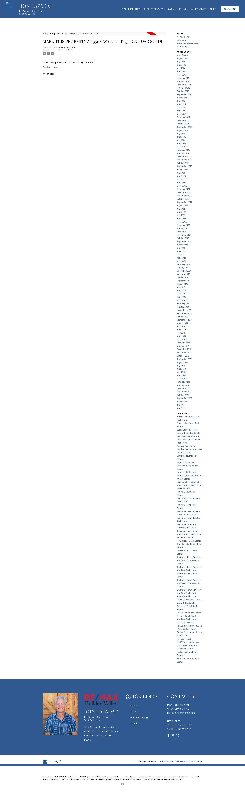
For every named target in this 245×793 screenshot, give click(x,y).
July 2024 (181, 133)
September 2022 (184, 202)
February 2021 (183, 264)
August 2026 (182, 58)
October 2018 (183, 356)
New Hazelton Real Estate (189, 541)
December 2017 (184, 388)
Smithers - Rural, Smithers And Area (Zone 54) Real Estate (189, 560)
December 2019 (184, 310)
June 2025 (181, 104)
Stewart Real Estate (186, 603)
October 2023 (183, 163)
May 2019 (181, 333)
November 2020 (184, 274)
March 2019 (182, 339)
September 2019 (184, 320)
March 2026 (182, 75)
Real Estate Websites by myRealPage (189, 761)
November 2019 (184, 313)
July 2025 (181, 101)
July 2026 (181, 62)
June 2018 (181, 369)
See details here (50, 67)
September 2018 (184, 359)
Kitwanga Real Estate (187, 528)
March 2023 (182, 186)
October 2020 (183, 277)
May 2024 (181, 140)
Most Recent (182, 55)
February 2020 (183, 303)
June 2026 (181, 65)
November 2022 (184, 196)
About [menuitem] (213, 9)
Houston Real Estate (186, 524)
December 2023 (184, 156)
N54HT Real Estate (185, 537)
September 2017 (184, 398)
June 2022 (181, 212)
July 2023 (181, 173)
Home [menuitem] (123, 9)
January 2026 (183, 81)
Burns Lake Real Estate (187, 430)
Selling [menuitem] (182, 9)
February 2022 (183, 225)
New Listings (183, 40)
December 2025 (184, 84)
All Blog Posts (183, 37)
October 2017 (183, 395)
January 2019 (183, 346)
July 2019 (181, 326)
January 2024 (183, 153)
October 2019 (183, 316)
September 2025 (184, 94)
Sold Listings (183, 46)
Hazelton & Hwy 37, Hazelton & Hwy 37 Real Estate (188, 465)
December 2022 (184, 192)
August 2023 (182, 169)
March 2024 (182, 147)
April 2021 (181, 258)
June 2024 (181, 137)
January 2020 (183, 307)
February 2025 (183, 117)
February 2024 (183, 150)
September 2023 (184, 166)
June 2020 (181, 290)
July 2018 (181, 365)
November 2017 (184, 392)
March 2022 (182, 222)
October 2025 (183, 91)
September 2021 (184, 241)
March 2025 (182, 114)
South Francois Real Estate (189, 600)
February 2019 (183, 343)
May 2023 (181, 179)
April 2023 (181, 182)
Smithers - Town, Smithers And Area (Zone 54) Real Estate (189, 583)
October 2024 (183, 124)
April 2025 (181, 111)
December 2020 (184, 271)
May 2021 (181, 254)
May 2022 (181, 215)
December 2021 (184, 231)
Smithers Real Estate (186, 596)
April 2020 (181, 297)
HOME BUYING (183, 488)
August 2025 (182, 98)
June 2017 (181, 408)
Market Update (198, 9)
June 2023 (181, 176)
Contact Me (230, 9)
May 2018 (181, 372)
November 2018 (184, 352)
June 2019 (181, 330)
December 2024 (184, 120)
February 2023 (183, 189)
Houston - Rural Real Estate (62, 50)
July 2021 (181, 248)
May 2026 (181, 68)
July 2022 (181, 209)
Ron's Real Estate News (188, 43)
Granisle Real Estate (186, 446)
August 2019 (182, 323)
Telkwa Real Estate (185, 622)
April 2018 (181, 375)
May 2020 (181, 294)
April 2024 (181, 143)
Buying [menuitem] (171, 9)
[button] (230, 9)
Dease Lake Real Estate (188, 436)
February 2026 (183, 78)
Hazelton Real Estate (186, 472)
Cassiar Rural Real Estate (188, 433)
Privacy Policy (169, 761)
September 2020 (184, 280)
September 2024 (184, 127)
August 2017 (182, 401)
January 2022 (183, 228)
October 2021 (183, 238)
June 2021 (181, 251)
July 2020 (181, 287)
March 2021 (182, 261)
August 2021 (182, 244)
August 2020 (182, 284)
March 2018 (182, 379)
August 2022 (182, 205)
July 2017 (181, 405)
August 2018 (182, 362)
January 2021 (183, 267)
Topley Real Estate (185, 648)
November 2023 (184, 160)
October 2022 (183, 199)
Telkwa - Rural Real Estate (189, 613)
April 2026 (181, 71)
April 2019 (181, 336)
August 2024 (182, 130)
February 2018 (183, 382)
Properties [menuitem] (134, 9)
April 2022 (181, 218)
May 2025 (181, 107)
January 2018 (183, 385)
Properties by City (153, 9)
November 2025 (184, 88)
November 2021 (184, 235)
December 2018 (184, 349)
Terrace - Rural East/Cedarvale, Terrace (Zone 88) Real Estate (188, 642)
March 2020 (182, 300)
